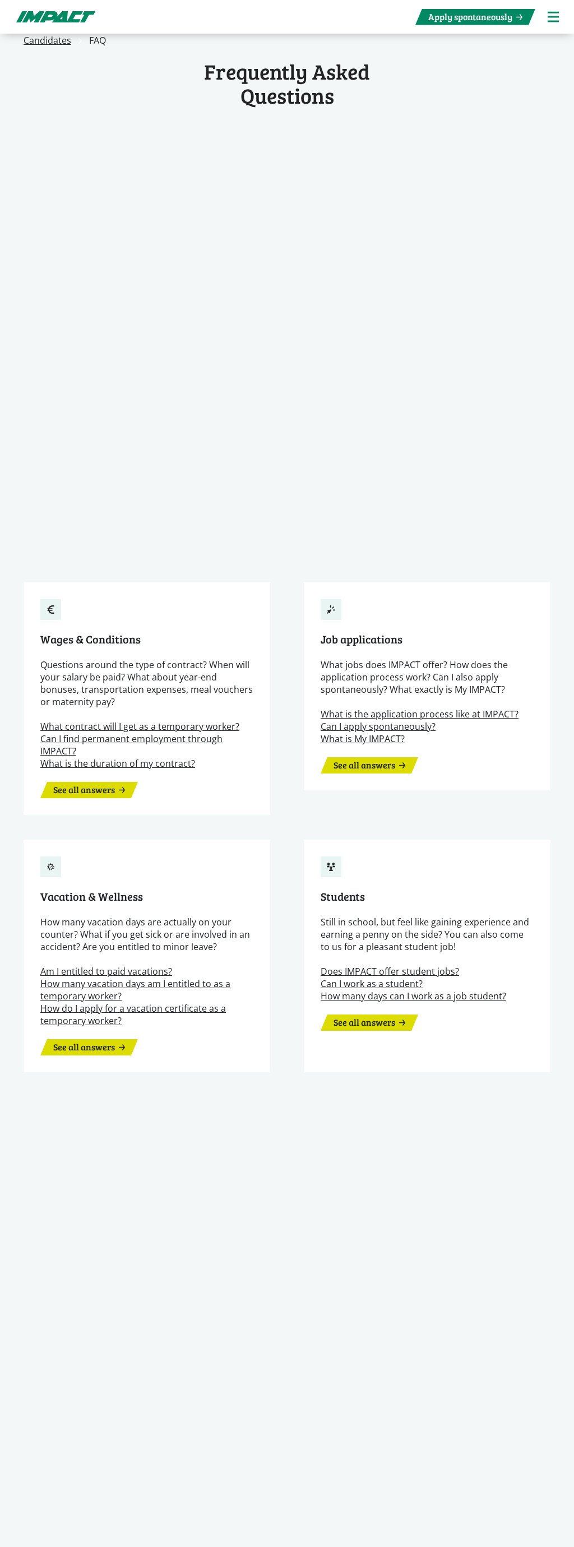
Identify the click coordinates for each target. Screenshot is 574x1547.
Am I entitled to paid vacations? (106, 971)
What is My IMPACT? (363, 738)
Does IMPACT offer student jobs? (390, 971)
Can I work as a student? (372, 983)
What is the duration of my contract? (117, 763)
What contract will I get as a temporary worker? (139, 726)
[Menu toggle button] (553, 16)
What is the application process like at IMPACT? (420, 714)
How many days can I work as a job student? (413, 996)
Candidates (47, 40)
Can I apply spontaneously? (378, 726)
